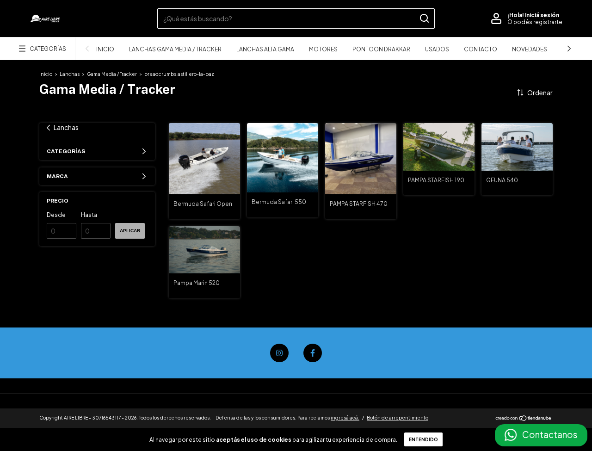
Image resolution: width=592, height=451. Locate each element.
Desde (56, 214)
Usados (437, 49)
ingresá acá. (345, 417)
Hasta (89, 214)
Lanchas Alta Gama (265, 49)
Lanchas (70, 74)
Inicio (105, 49)
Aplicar (130, 230)
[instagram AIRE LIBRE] (279, 353)
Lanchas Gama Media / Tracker (175, 49)
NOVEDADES (529, 49)
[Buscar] (424, 18)
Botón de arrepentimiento (397, 417)
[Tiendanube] (524, 418)
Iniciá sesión (542, 15)
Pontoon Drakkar (381, 49)
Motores (323, 49)
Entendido (423, 439)
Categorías (48, 48)
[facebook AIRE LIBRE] (312, 353)
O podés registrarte (534, 22)
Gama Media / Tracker (112, 74)
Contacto (480, 49)
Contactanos (550, 434)
